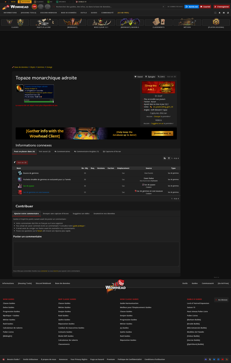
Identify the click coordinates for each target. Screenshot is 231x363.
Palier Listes (8, 332)
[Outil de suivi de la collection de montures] (96, 133)
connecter (44, 271)
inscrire (55, 271)
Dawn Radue (149, 178)
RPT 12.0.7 (47, 6)
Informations (10, 13)
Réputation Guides (66, 324)
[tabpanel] (96, 178)
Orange (49, 67)
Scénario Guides (65, 332)
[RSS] (227, 359)
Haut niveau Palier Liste (197, 311)
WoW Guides (8, 299)
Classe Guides (9, 303)
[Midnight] (7, 336)
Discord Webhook (48, 13)
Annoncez (63, 359)
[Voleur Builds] (193, 336)
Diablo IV (82, 2)
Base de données (68, 13)
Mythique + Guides (11, 315)
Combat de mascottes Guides (71, 328)
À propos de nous (48, 359)
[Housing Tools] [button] (28, 13)
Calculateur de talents (12, 328)
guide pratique (78, 226)
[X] (210, 359)
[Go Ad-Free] (123, 13)
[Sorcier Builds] (193, 340)
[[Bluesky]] (214, 359)
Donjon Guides (64, 311)
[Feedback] (224, 13)
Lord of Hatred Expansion (198, 303)
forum (39, 231)
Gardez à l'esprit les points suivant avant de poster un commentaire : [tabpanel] (49, 245)
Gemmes (40, 67)
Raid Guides (8, 324)
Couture (148, 187)
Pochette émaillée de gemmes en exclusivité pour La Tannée (47, 179)
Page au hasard (97, 359)
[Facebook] (218, 359)
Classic (40, 2)
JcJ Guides (124, 328)
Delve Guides (8, 307)
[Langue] (228, 13)
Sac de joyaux (28, 186)
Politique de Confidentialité (130, 359)
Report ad (216, 277)
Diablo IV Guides (194, 299)
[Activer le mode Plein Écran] (215, 13)
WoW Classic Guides (129, 299)
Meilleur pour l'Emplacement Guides (135, 307)
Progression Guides (11, 311)
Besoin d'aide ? (13, 359)
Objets (32, 67)
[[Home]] (16, 7)
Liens (162, 76)
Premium (111, 359)
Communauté (107, 13)
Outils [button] (84, 13)
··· (70, 2)
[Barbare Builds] (194, 319)
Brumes (62, 2)
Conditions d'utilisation (155, 359)
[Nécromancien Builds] (197, 328)
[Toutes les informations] (5, 1)
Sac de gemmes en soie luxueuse (36, 192)
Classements (64, 344)
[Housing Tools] (25, 283)
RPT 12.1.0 (40, 6)
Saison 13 (191, 307)
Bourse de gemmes (31, 173)
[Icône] (19, 88)
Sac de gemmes (173, 173)
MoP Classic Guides (67, 299)
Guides (94, 13)
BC (51, 2)
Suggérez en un (157, 123)
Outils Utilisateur (30, 359)
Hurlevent (154, 181)
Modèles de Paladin (195, 332)
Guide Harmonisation (129, 303)
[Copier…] (165, 158)
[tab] (24, 151)
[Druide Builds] (193, 324)
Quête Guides (64, 319)
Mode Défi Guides (66, 336)
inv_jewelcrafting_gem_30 (163, 107)
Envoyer (157, 116)
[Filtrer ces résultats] (169, 158)
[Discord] (206, 359)
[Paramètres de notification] (219, 13)
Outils (185, 283)
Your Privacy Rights (79, 359)
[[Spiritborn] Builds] (195, 344)
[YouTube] (222, 359)
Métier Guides (9, 319)
